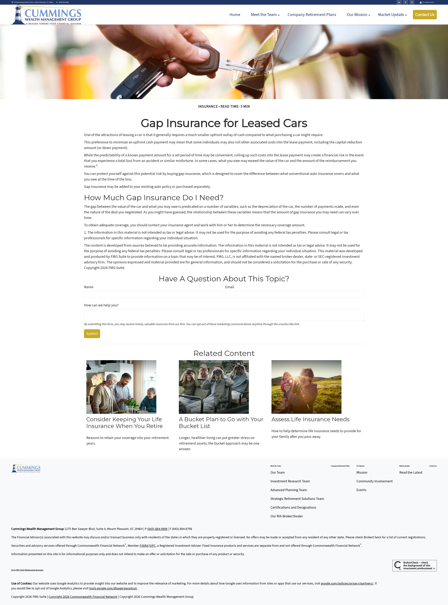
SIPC (152, 545)
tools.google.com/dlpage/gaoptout (113, 588)
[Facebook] (405, 2)
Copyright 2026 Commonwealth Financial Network (83, 596)
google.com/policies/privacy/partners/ (347, 583)
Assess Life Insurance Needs (310, 419)
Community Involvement (374, 481)
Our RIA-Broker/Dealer (286, 516)
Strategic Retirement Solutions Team (297, 498)
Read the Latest (410, 472)
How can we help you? (101, 305)
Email (229, 287)
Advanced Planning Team (288, 489)
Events (361, 489)
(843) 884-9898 (64, 2)
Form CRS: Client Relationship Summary (27, 570)
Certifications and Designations (293, 507)
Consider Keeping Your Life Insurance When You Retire (124, 422)
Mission (361, 472)
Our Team (277, 472)
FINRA (144, 545)
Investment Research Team (290, 481)
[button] (235, 14)
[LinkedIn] (399, 2)
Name (88, 287)
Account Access (428, 2)
